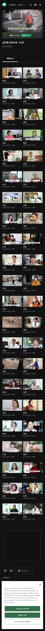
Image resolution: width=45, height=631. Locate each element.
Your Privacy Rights (22, 621)
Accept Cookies (22, 608)
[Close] (40, 584)
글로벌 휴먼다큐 (9, 42)
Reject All (22, 615)
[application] (22, 21)
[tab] (10, 58)
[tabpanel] (22, 294)
